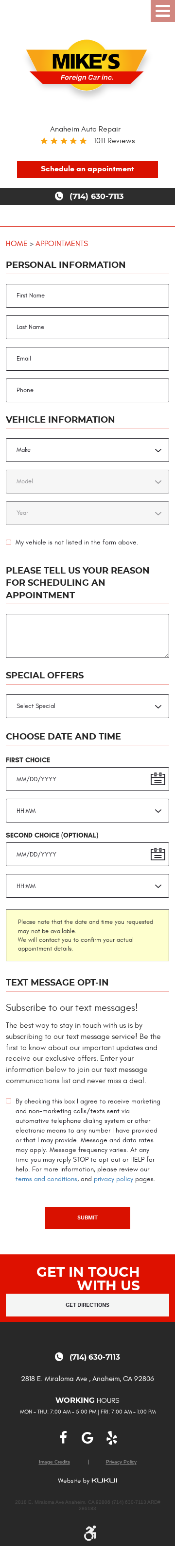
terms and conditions (46, 1179)
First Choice (28, 760)
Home (17, 243)
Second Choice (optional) (52, 835)
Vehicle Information (60, 420)
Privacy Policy (121, 1462)
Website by (87, 1481)
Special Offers (45, 675)
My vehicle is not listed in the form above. (77, 542)
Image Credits (54, 1462)
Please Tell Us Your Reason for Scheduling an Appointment (78, 583)
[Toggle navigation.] (163, 11)
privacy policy (113, 1179)
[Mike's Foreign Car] (88, 68)
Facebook (63, 1438)
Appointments (61, 243)
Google (87, 1438)
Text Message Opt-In (57, 982)
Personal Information (66, 265)
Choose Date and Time (63, 736)
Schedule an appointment (87, 169)
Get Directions (87, 1305)
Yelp (112, 1438)
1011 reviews (114, 140)
